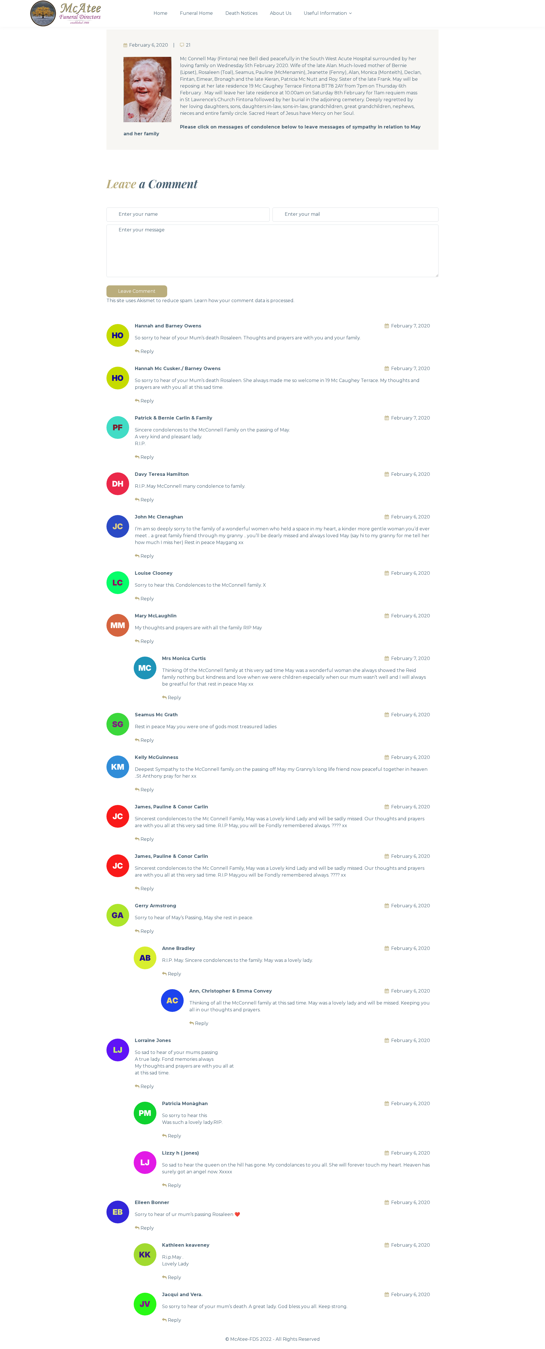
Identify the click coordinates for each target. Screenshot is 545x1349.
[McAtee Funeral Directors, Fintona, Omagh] (86, 13)
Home (160, 13)
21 (188, 45)
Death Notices (241, 13)
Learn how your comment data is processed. (244, 300)
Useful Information (325, 13)
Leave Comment (137, 291)
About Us (280, 13)
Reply (147, 351)
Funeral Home (196, 13)
